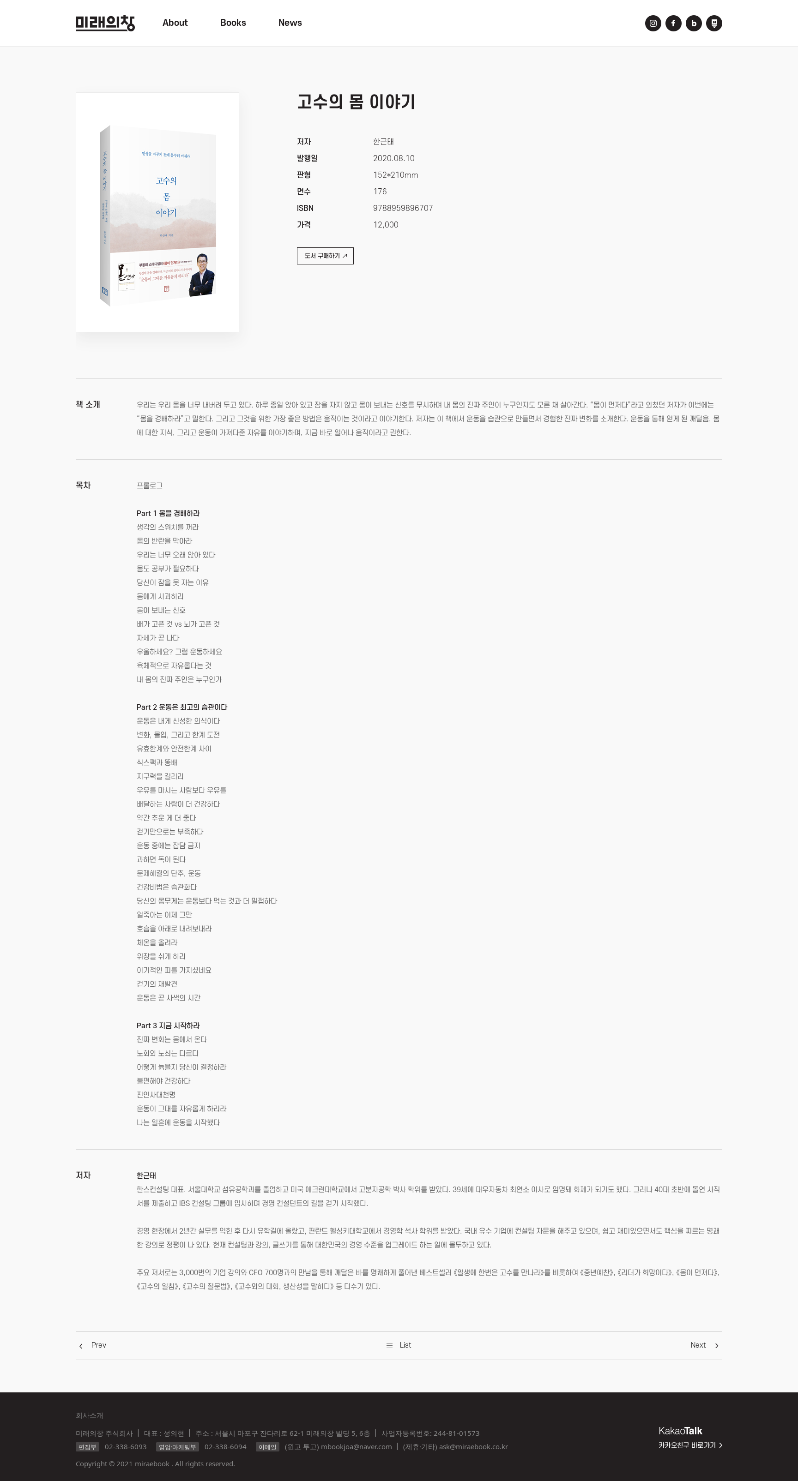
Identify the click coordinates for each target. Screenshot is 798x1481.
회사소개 (89, 1415)
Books (233, 23)
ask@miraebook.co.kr (473, 1446)
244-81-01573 (457, 1433)
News (290, 23)
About (175, 23)
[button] (98, 1345)
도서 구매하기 (322, 255)
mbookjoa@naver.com (356, 1446)
